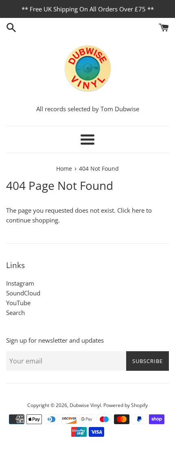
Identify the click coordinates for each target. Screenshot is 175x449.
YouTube (18, 303)
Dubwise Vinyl (85, 405)
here (138, 210)
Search (15, 312)
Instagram (20, 283)
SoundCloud (23, 293)
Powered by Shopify (125, 405)
